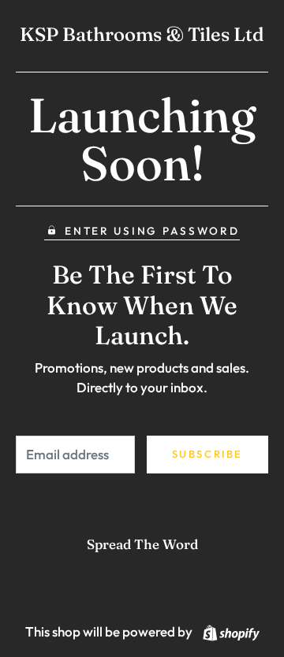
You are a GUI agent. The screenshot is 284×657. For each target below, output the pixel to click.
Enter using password (152, 231)
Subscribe (207, 453)
